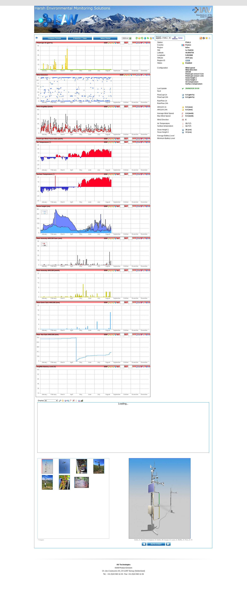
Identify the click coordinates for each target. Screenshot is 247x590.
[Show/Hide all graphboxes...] (153, 38)
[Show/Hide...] (149, 43)
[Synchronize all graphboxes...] (151, 38)
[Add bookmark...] (206, 38)
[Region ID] (63, 400)
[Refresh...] (148, 38)
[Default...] (145, 38)
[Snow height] (79, 401)
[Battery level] (82, 400)
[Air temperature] (76, 400)
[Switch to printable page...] (209, 38)
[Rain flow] (68, 400)
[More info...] (144, 43)
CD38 (187, 60)
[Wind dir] (73, 400)
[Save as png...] (137, 43)
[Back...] (36, 38)
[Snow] (65, 401)
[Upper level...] (139, 38)
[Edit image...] (139, 43)
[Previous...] (136, 38)
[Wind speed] (71, 400)
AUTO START (156, 544)
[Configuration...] (147, 43)
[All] (60, 400)
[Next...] (142, 38)
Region (180, 38)
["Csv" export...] (130, 38)
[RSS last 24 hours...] (201, 38)
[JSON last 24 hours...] (204, 38)
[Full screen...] (141, 43)
